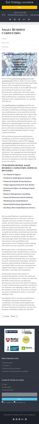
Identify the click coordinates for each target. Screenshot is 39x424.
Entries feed (7, 387)
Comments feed (8, 390)
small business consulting (14, 105)
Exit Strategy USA (30, 415)
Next (14, 316)
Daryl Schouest (7, 363)
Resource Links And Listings (11, 368)
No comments (5, 47)
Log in (5, 384)
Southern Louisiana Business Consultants (15, 371)
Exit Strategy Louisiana (19, 2)
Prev (6, 316)
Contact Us (6, 365)
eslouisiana (4, 38)
